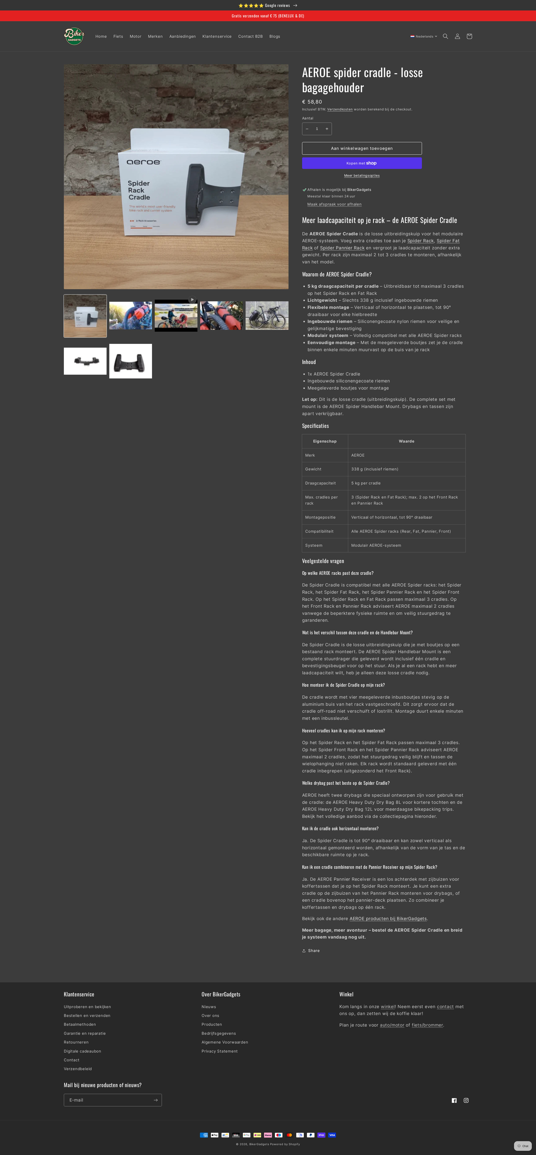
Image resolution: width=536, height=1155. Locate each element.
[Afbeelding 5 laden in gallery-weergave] (85, 361)
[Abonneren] (156, 1100)
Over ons (210, 1015)
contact (445, 1006)
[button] (445, 36)
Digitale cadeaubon (82, 1051)
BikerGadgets (259, 1144)
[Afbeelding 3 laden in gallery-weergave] (221, 316)
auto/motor (392, 1025)
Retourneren (76, 1042)
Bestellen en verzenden (87, 1015)
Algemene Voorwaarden (225, 1042)
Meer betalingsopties (362, 175)
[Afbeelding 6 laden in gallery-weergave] (130, 361)
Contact (71, 1060)
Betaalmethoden (80, 1024)
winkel (388, 1006)
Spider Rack (420, 240)
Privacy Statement (220, 1051)
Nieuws (209, 1006)
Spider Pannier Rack (342, 247)
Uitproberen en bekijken (87, 1006)
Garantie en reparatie (85, 1033)
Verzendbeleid (78, 1068)
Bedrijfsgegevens (219, 1033)
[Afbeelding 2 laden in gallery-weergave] (130, 316)
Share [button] (314, 950)
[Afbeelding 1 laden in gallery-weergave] (85, 316)
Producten (212, 1024)
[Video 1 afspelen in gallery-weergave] (176, 316)
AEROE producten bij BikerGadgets (388, 918)
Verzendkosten (340, 109)
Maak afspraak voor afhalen (334, 204)
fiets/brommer (427, 1025)
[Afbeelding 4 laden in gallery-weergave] (267, 316)
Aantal (307, 118)
